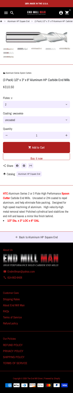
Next (66, 37)
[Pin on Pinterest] (24, 165)
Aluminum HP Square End (18, 21)
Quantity (7, 129)
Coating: (13, 113)
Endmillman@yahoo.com (19, 271)
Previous (6, 37)
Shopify (57, 378)
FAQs (6, 311)
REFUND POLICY (13, 345)
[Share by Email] (30, 165)
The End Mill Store (35, 378)
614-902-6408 (12, 277)
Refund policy (10, 323)
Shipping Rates (11, 299)
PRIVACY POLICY (13, 351)
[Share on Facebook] (17, 165)
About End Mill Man (14, 305)
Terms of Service (12, 317)
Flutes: (7, 98)
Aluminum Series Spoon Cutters (17, 72)
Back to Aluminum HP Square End (36, 237)
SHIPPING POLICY (14, 357)
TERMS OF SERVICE (15, 363)
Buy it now (36, 158)
